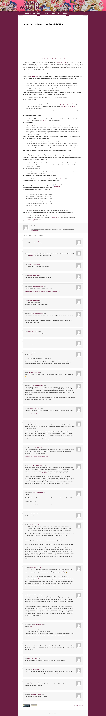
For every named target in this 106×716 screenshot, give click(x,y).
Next (81, 17)
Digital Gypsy (75, 106)
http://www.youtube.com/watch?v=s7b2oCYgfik (36, 473)
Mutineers (37, 13)
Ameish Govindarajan (62, 62)
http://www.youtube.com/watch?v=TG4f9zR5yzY (36, 456)
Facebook (33, 219)
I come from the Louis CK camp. (32, 413)
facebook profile (34, 76)
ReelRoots (64, 106)
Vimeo (65, 59)
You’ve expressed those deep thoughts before (36, 578)
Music (34, 220)
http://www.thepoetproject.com (54, 673)
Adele (71, 178)
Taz (37, 220)
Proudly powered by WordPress (53, 713)
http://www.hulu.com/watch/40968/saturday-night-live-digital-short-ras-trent (42, 291)
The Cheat (45, 120)
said (31, 354)
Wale (61, 178)
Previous (76, 17)
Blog (26, 13)
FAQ (46, 13)
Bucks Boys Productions (65, 104)
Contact (67, 13)
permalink (46, 220)
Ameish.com (54, 217)
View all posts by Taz (36, 230)
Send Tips (55, 13)
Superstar (64, 571)
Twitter (39, 219)
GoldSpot (31, 255)
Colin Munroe (50, 178)
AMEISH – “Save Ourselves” (46, 59)
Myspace (28, 219)
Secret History (58, 59)
